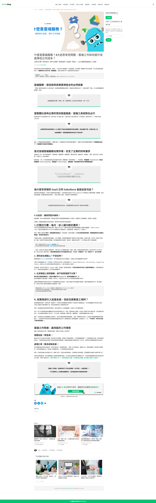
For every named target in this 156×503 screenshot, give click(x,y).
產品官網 (65, 4)
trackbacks (69, 488)
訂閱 (108, 40)
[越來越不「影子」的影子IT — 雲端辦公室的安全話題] (45, 431)
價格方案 (100, 4)
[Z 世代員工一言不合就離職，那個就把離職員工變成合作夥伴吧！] (91, 467)
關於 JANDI (58, 4)
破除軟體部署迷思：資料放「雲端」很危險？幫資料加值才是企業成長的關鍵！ (91, 439)
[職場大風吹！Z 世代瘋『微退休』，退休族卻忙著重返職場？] (46, 467)
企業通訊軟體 (44, 450)
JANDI (39, 450)
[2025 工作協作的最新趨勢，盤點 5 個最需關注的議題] (69, 467)
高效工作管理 (79, 4)
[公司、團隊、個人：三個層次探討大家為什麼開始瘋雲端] (69, 431)
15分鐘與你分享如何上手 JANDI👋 (78, 501)
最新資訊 (87, 4)
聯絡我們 (107, 4)
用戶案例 (72, 4)
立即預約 (108, 17)
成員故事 (94, 4)
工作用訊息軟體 (59, 450)
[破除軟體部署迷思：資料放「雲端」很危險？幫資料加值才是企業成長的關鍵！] (92, 431)
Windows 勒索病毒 (45, 259)
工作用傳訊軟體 (52, 450)
